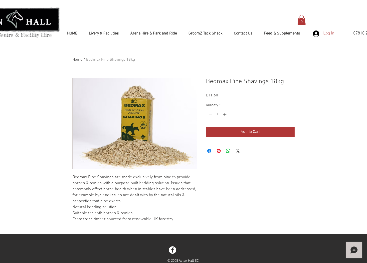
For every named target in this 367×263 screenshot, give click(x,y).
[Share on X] (238, 151)
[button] (301, 20)
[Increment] (225, 114)
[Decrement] (210, 114)
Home (77, 59)
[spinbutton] (217, 114)
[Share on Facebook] (209, 151)
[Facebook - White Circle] (172, 250)
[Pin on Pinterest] (219, 151)
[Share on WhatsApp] (228, 151)
